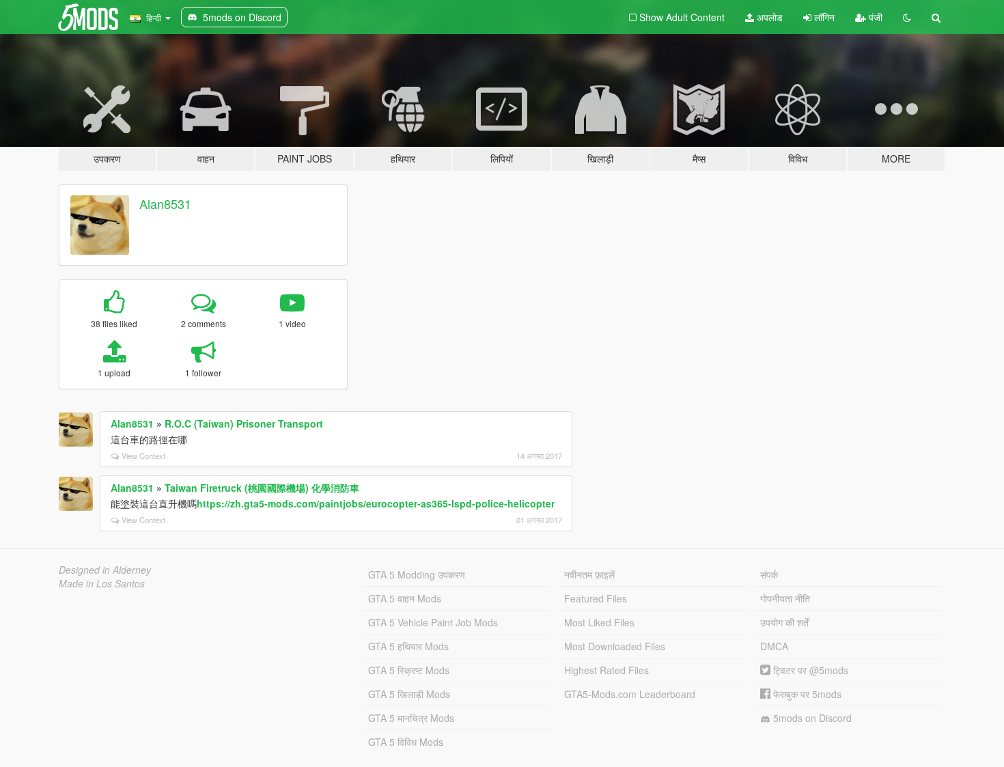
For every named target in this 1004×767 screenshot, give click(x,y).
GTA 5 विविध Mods (405, 742)
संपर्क (769, 574)
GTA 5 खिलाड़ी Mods (409, 694)
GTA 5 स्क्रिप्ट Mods (408, 670)
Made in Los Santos (102, 583)
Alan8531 (165, 203)
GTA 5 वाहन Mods (404, 598)
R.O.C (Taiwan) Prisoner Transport (244, 423)
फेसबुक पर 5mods (805, 694)
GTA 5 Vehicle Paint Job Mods (433, 622)
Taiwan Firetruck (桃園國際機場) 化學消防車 (262, 487)
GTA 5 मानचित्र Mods (411, 718)
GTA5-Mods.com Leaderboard (629, 694)
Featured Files (595, 598)
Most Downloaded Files (614, 646)
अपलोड (768, 17)
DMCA (774, 646)
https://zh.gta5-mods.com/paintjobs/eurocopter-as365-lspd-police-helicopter (376, 503)
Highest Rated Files (606, 670)
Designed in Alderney (105, 569)
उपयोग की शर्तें (784, 622)
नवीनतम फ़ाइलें (589, 574)
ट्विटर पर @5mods (809, 670)
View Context (143, 455)
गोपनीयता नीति (785, 598)
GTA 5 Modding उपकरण (416, 574)
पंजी (874, 17)
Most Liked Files (599, 622)
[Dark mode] (907, 17)
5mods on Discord (811, 718)
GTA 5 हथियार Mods (408, 646)
